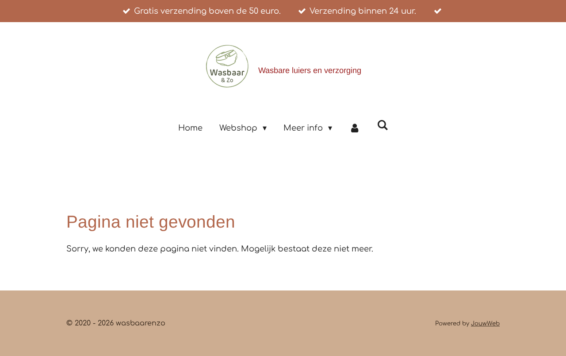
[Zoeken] (382, 125)
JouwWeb (485, 323)
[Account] (354, 128)
